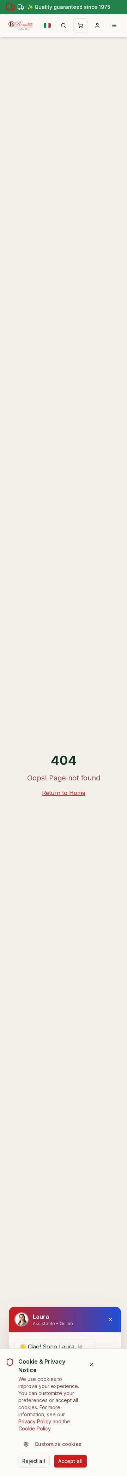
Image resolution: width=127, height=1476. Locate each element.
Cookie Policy (34, 1428)
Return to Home (63, 792)
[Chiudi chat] (110, 1319)
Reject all (33, 1461)
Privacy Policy (34, 1421)
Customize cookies (58, 1444)
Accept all (70, 1461)
